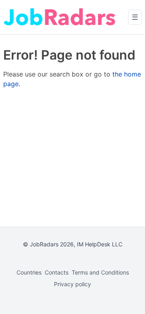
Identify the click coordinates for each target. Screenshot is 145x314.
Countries (29, 272)
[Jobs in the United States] (59, 17)
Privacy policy (72, 284)
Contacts (56, 272)
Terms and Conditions (100, 272)
